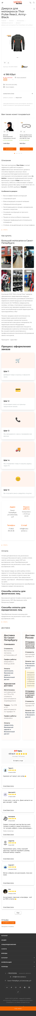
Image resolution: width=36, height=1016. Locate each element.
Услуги (4, 949)
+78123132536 (12, 973)
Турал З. (10, 768)
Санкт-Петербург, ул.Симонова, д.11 (13, 513)
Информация (6, 962)
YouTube (16, 987)
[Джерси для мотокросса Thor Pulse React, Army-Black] (18, 43)
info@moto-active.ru (24, 530)
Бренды (4, 953)
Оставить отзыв (18, 760)
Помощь (4, 966)
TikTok (18, 992)
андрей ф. (11, 841)
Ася (9, 889)
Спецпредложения (8, 944)
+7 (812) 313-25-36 (11, 530)
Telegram (11, 987)
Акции (3, 940)
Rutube (20, 987)
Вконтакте (7, 987)
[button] (14, 153)
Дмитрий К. (12, 792)
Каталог (4, 935)
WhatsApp (25, 987)
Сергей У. (11, 865)
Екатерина (11, 816)
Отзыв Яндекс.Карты (8, 786)
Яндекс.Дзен (29, 987)
